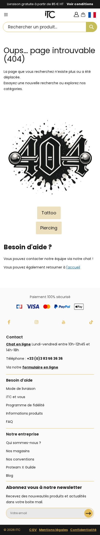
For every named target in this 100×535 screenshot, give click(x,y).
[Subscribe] (88, 513)
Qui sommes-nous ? (23, 442)
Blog (9, 475)
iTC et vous (15, 396)
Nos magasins (18, 451)
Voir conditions (80, 4)
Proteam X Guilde (21, 467)
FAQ (9, 421)
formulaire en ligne (40, 367)
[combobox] (50, 27)
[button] (94, 19)
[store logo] (50, 14)
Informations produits (24, 413)
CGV (33, 529)
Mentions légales (53, 529)
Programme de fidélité (25, 405)
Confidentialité (83, 529)
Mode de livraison (20, 388)
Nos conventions (20, 459)
